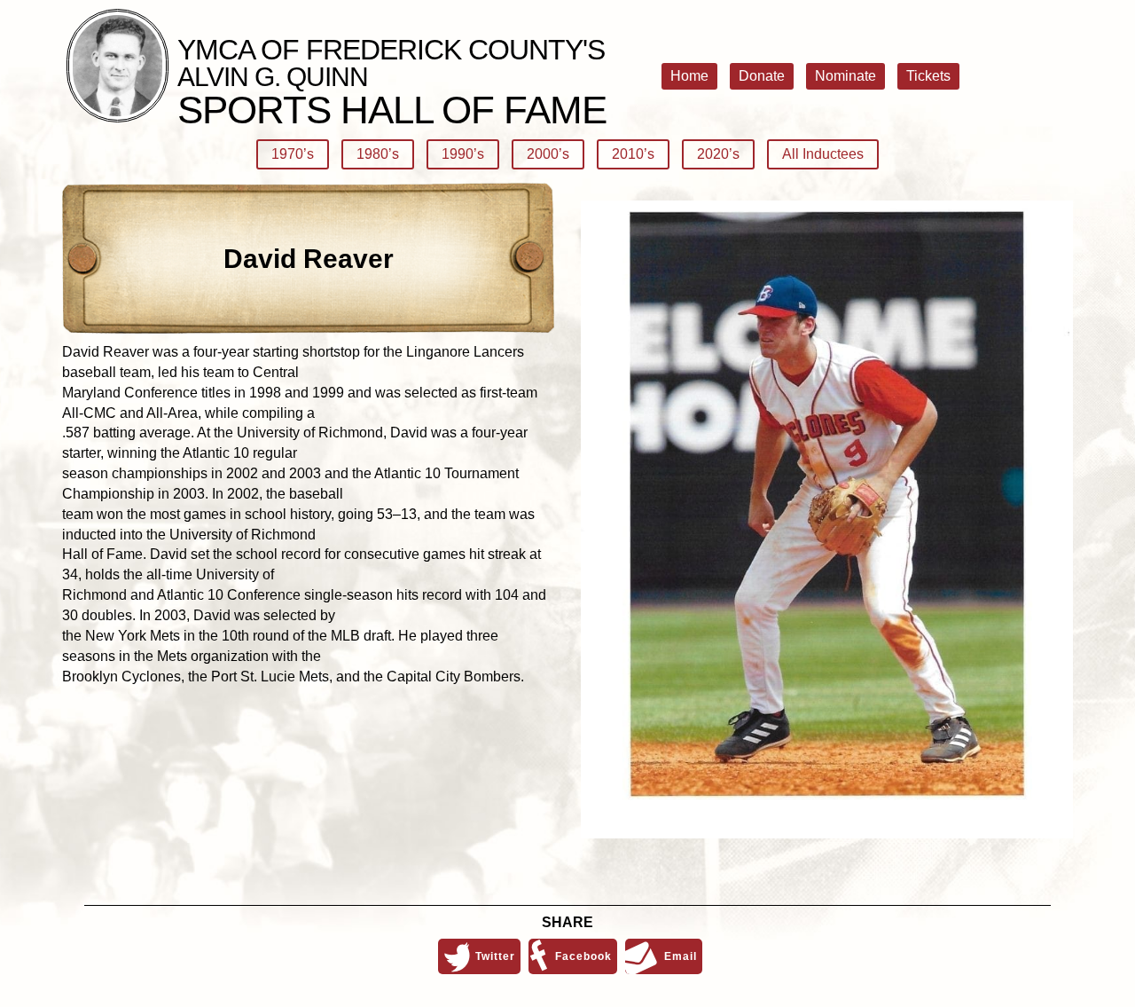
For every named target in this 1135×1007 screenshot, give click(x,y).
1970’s (292, 153)
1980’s (377, 153)
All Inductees (823, 153)
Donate (762, 75)
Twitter (495, 956)
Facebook (583, 956)
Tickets (928, 75)
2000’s (548, 153)
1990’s (463, 153)
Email (680, 956)
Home (689, 75)
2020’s (718, 153)
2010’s (633, 153)
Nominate (845, 75)
